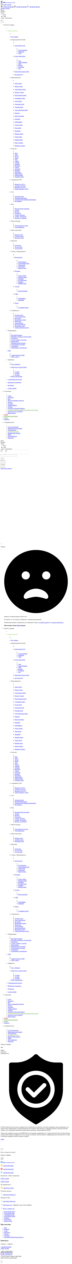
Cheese (17, 161)
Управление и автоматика (19, 347)
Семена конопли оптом (22, 327)
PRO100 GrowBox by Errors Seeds (21, 336)
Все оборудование (16, 335)
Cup (19, 68)
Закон (2, 1139)
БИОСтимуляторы (16, 376)
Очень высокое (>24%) (21, 189)
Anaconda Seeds (19, 104)
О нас (6, 1231)
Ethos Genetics (19, 143)
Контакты (11, 397)
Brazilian (17, 170)
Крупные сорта (19, 238)
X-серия (17, 375)
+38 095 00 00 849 (8, 1169)
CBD (19, 53)
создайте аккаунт (44, 622)
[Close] (2, 1149)
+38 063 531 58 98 (8, 1188)
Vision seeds (21, 265)
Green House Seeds (20, 89)
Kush (16, 155)
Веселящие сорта (20, 326)
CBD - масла (15, 357)
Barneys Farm (19, 86)
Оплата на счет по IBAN (15, 411)
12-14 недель (18, 248)
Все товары (14, 36)
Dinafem (17, 113)
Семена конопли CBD (17, 355)
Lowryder (17, 169)
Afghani (17, 162)
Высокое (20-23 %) (20, 187)
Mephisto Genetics (20, 146)
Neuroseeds (18, 128)
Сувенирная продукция (15, 379)
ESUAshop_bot (7, 1205)
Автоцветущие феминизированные (25, 199)
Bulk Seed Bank (19, 116)
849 (8, 1162)
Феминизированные (21, 198)
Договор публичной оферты (16, 408)
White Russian (19, 175)
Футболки (11, 385)
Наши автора (12, 413)
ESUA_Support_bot (8, 1208)
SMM (9, 434)
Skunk (16, 158)
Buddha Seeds (19, 140)
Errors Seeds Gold (20, 45)
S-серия (17, 373)
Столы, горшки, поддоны (19, 340)
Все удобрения (15, 364)
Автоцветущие (19, 196)
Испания (17, 271)
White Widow (18, 173)
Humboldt (17, 131)
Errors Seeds (18, 83)
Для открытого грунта (21, 225)
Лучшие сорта (19, 315)
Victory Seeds (18, 125)
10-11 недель (18, 247)
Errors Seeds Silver (20, 56)
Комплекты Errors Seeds (22, 71)
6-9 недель (18, 245)
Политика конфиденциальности (13, 1237)
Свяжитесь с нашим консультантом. (31, 619)
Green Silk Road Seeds (21, 110)
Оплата (10, 402)
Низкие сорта (19, 234)
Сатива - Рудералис (20, 216)
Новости (6, 419)
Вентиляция (15, 341)
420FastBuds (18, 122)
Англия (17, 286)
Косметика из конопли (14, 382)
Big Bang (17, 166)
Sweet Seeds (18, 101)
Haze (16, 153)
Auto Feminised (22, 50)
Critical (17, 167)
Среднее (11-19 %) (20, 186)
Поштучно (18, 321)
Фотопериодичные (20, 320)
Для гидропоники (20, 316)
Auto (19, 61)
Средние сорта (19, 236)
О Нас (9, 396)
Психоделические (20, 324)
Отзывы (10, 407)
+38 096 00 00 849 (8, 1172)
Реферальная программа (15, 428)
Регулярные (18, 201)
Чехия (16, 303)
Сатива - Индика (20, 215)
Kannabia (17, 119)
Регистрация (8, 468)
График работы (12, 405)
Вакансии (11, 438)
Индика (17, 212)
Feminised (21, 51)
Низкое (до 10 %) (20, 184)
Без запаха (18, 318)
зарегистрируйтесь (57, 622)
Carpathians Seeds (20, 98)
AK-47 (17, 156)
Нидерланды (18, 257)
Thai (16, 159)
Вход (2, 468)
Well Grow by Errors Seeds (19, 367)
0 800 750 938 (5, 1181)
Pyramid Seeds (19, 107)
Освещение (14, 346)
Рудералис (18, 213)
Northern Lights (19, 177)
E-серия (17, 372)
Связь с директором (6, 1251)
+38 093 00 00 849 (8, 1166)
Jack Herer (18, 172)
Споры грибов (12, 388)
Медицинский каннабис (22, 208)
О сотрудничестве (13, 427)
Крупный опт (19, 74)
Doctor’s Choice (19, 92)
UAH (2, 13)
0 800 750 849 (5, 1178)
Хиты (19, 625)
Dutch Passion (22, 262)
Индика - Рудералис (21, 218)
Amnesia (17, 164)
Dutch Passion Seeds (20, 95)
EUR (4, 15)
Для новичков (19, 323)
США (16, 294)
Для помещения (19, 227)
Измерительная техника (18, 343)
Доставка (10, 403)
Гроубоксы (14, 338)
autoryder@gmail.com (9, 1194)
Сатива (17, 210)
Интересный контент (14, 433)
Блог (9, 399)
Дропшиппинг (12, 430)
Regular (20, 65)
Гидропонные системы (18, 344)
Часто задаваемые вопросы (16, 400)
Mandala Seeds (19, 134)
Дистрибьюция (12, 436)
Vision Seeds (18, 137)
